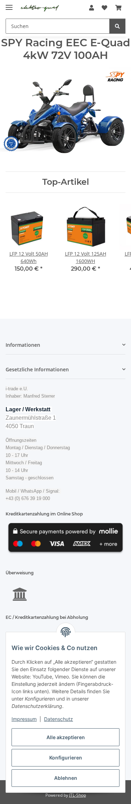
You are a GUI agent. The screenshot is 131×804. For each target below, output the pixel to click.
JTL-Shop (77, 795)
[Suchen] (117, 26)
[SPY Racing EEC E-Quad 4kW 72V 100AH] (65, 110)
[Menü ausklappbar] (9, 4)
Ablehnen (65, 778)
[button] (91, 8)
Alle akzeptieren (65, 737)
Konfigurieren (65, 758)
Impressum (24, 719)
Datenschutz (58, 719)
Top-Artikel (65, 182)
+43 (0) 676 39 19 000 (28, 498)
